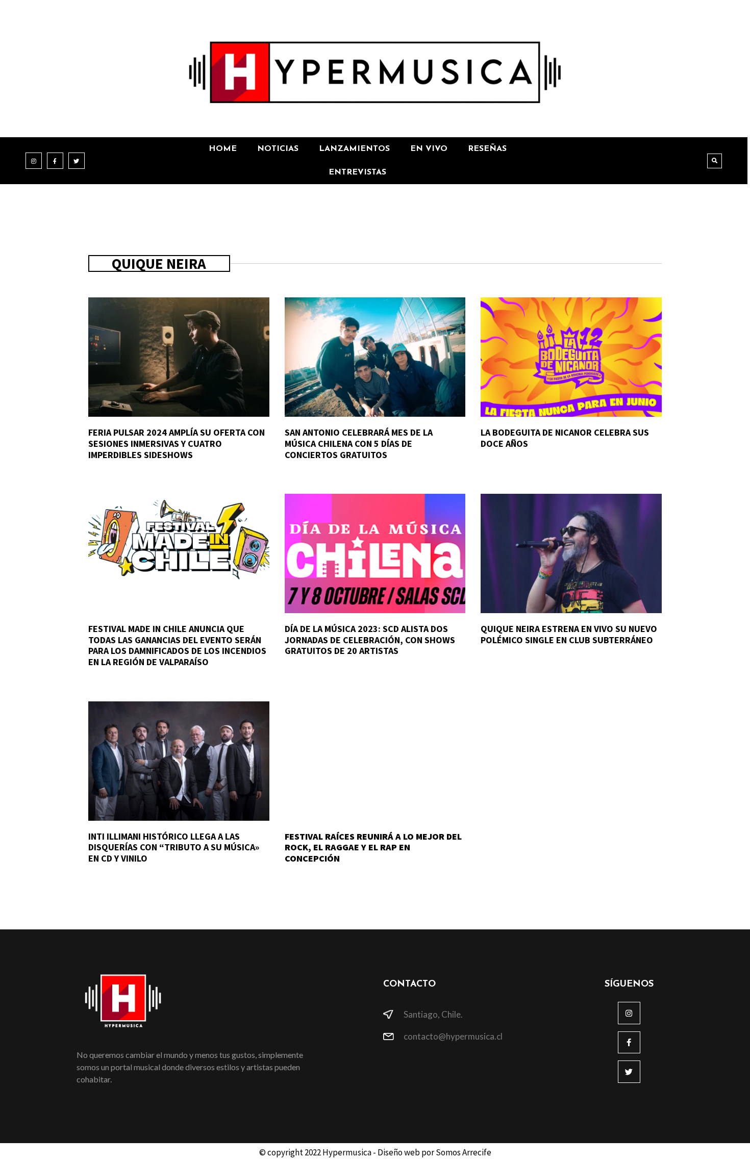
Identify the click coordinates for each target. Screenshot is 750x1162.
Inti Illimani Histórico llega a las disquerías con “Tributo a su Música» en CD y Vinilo (173, 847)
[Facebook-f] (55, 161)
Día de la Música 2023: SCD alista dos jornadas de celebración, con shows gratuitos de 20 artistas (370, 639)
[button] (714, 161)
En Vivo (428, 149)
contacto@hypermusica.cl (453, 1036)
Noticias (277, 149)
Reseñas (487, 149)
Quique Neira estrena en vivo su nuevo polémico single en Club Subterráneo (569, 634)
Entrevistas (357, 172)
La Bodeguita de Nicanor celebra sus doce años (565, 437)
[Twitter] (76, 161)
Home (223, 149)
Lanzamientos (354, 149)
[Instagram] (34, 161)
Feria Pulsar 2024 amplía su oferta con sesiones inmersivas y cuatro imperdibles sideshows (176, 443)
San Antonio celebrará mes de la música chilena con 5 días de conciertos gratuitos (359, 443)
